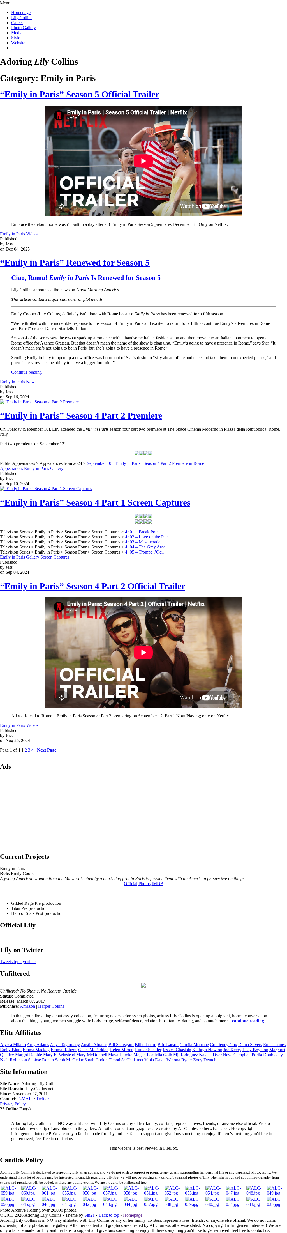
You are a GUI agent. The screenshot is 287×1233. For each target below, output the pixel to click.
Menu (5, 3)
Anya (65, 1044)
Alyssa (13, 1044)
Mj (185, 1054)
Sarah (96, 1059)
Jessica (177, 1049)
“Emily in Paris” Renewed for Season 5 (75, 263)
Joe (232, 1049)
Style (15, 37)
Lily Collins (21, 17)
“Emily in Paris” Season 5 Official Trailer (79, 94)
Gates (93, 1049)
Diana (250, 1044)
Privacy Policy (13, 1103)
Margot (28, 1054)
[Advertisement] (143, 811)
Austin (94, 1044)
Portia (267, 1054)
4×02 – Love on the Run (147, 536)
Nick (13, 1059)
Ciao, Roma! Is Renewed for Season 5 (86, 277)
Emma (36, 1049)
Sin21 (89, 1215)
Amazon (27, 1006)
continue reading (248, 1020)
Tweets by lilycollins (18, 961)
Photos (144, 883)
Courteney (223, 1044)
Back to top (109, 1215)
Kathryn (207, 1049)
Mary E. (59, 1054)
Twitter (42, 1098)
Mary (91, 1054)
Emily (11, 1049)
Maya (120, 1054)
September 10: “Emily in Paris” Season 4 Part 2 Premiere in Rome (145, 463)
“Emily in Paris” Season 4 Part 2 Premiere (81, 415)
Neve (237, 1054)
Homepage (21, 12)
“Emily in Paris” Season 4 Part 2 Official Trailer (92, 586)
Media (16, 32)
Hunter (148, 1049)
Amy (38, 1044)
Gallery (56, 468)
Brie (168, 1044)
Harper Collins (51, 1006)
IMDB (157, 883)
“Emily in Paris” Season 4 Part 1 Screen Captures (95, 502)
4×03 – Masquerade (142, 541)
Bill (121, 1044)
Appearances (11, 468)
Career (17, 22)
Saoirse (41, 1059)
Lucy (255, 1049)
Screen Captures (54, 557)
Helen (121, 1049)
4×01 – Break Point (142, 531)
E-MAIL (25, 1098)
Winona (179, 1059)
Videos (32, 233)
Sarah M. (69, 1059)
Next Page (46, 750)
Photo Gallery (23, 27)
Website (18, 42)
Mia (163, 1054)
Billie (145, 1044)
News (31, 381)
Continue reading (26, 372)
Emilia (274, 1044)
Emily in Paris (12, 233)
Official (130, 883)
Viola (154, 1059)
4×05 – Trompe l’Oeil (144, 552)
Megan (143, 1054)
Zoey (204, 1059)
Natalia (210, 1054)
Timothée (126, 1059)
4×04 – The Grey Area (145, 547)
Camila (194, 1044)
